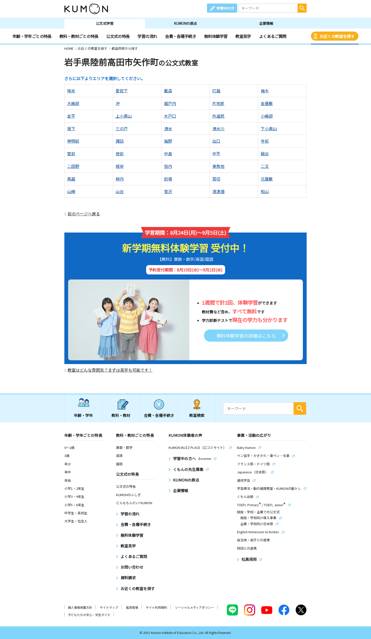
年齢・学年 (83, 415)
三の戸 (122, 128)
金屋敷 (267, 103)
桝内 (120, 179)
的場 (168, 179)
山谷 (120, 191)
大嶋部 (73, 103)
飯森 (168, 91)
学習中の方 (225, 8)
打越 (216, 91)
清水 (168, 128)
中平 (216, 153)
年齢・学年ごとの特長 (32, 36)
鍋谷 (265, 153)
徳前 (120, 153)
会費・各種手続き (180, 36)
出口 (216, 141)
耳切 (216, 179)
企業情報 (266, 23)
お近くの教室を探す (337, 36)
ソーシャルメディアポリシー (194, 607)
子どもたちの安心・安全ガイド (89, 614)
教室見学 (243, 36)
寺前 (265, 141)
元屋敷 (267, 179)
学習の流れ (147, 36)
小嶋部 (267, 116)
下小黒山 (269, 128)
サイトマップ (109, 607)
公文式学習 (105, 23)
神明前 (73, 141)
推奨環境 (132, 607)
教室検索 (196, 415)
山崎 (71, 191)
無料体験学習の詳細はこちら (246, 335)
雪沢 (168, 191)
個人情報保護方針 (80, 607)
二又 (265, 166)
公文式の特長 (117, 36)
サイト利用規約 (156, 607)
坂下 (71, 128)
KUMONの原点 (185, 23)
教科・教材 (121, 415)
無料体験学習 (215, 36)
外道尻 (218, 116)
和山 (265, 191)
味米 (71, 91)
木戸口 (170, 116)
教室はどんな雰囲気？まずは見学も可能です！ (110, 370)
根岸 (120, 166)
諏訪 (120, 141)
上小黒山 (124, 116)
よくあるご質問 (272, 36)
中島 (168, 153)
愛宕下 (122, 91)
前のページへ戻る (84, 213)
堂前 (71, 153)
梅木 (265, 91)
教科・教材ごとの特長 (79, 36)
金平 (71, 116)
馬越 (71, 179)
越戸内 (170, 103)
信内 (168, 166)
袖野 (168, 141)
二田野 (73, 166)
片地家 (218, 103)
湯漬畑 (218, 191)
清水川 (218, 128)
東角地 (218, 166)
